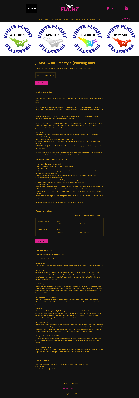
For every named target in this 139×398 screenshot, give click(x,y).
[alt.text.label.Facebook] (125, 19)
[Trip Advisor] (129, 19)
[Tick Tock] (132, 19)
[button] (126, 8)
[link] (41, 83)
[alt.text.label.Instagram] (122, 19)
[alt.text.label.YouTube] (127, 19)
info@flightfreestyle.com (70, 383)
